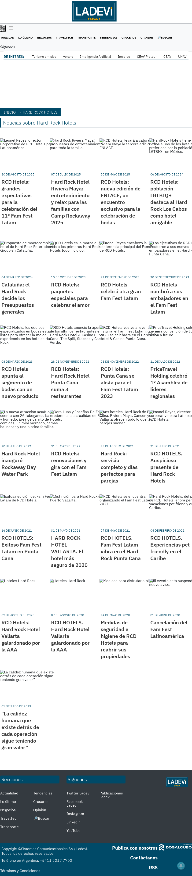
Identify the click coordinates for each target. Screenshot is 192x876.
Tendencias (108, 37)
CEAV (167, 56)
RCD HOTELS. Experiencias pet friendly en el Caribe (170, 547)
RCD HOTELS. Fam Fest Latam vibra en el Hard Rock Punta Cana (121, 547)
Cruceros (129, 37)
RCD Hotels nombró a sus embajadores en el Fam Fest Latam (169, 298)
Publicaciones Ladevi (111, 795)
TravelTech (64, 37)
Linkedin (73, 822)
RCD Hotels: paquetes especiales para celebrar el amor (70, 294)
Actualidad (9, 793)
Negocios (44, 37)
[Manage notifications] (181, 865)
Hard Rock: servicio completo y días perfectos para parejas (119, 467)
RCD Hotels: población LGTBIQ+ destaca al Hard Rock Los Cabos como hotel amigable (168, 202)
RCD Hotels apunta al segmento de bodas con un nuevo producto (19, 382)
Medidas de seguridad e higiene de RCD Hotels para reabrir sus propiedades (119, 639)
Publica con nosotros (135, 848)
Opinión (146, 37)
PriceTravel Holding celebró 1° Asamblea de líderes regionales (169, 382)
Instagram (75, 813)
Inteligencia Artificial (95, 56)
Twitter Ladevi (78, 793)
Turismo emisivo (44, 56)
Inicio (10, 112)
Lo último (25, 37)
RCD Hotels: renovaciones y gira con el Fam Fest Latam (69, 463)
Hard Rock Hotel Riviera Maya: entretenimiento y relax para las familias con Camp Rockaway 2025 (70, 202)
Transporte (86, 37)
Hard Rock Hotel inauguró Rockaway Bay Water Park (20, 463)
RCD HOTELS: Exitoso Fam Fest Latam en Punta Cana (21, 547)
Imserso (124, 56)
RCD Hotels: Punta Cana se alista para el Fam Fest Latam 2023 (119, 382)
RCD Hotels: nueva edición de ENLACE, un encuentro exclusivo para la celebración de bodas (120, 202)
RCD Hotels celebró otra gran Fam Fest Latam (121, 291)
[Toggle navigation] (10, 28)
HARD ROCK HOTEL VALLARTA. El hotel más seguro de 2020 (69, 551)
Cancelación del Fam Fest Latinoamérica (168, 629)
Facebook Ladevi (74, 803)
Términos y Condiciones (20, 870)
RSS (153, 867)
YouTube (73, 830)
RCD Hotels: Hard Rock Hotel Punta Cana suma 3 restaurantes (70, 382)
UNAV (182, 56)
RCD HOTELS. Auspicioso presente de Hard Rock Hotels (166, 467)
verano (68, 56)
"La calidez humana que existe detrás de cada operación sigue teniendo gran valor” (20, 730)
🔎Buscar (164, 37)
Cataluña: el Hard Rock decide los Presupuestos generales (17, 298)
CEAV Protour (147, 56)
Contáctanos (144, 858)
